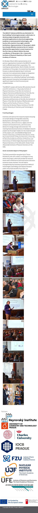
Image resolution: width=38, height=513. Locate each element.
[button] (19, 181)
